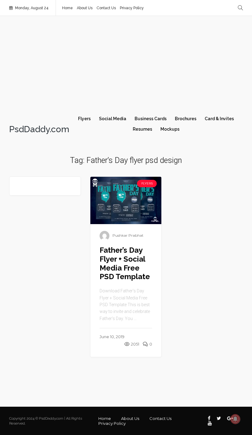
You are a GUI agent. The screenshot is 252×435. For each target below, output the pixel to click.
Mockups (169, 129)
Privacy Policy (132, 8)
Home (67, 8)
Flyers (84, 118)
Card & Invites (219, 118)
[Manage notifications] (235, 419)
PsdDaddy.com (39, 129)
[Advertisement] (126, 68)
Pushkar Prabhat (128, 235)
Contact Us (106, 8)
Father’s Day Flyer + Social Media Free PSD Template (125, 263)
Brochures (185, 118)
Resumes (142, 129)
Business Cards (151, 118)
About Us (85, 8)
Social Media (112, 118)
